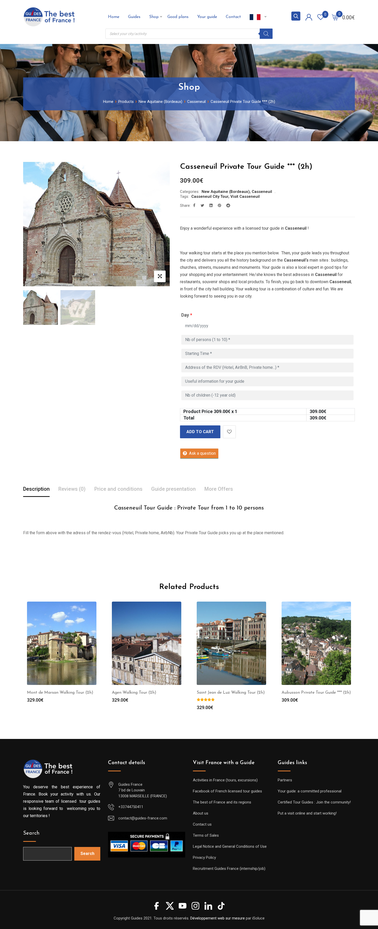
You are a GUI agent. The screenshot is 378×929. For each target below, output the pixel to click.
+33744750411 (130, 807)
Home (113, 17)
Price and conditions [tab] (118, 489)
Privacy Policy (204, 857)
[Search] (266, 34)
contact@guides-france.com (142, 818)
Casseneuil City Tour (209, 196)
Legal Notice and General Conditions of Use (230, 846)
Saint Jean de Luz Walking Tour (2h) (231, 693)
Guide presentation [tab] (173, 489)
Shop (154, 17)
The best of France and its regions (222, 802)
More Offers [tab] (218, 489)
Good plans (177, 17)
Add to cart (200, 431)
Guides (134, 17)
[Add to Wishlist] (229, 431)
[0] (335, 17)
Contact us (202, 824)
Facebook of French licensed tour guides (227, 791)
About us (200, 813)
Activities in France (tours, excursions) (225, 780)
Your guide (207, 17)
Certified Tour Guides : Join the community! (314, 802)
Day (186, 315)
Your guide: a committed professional (309, 791)
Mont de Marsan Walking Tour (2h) (60, 693)
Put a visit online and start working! (307, 813)
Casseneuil (262, 191)
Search (31, 833)
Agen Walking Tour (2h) (134, 693)
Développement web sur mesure (217, 918)
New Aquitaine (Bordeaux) (226, 191)
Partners (285, 780)
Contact (233, 17)
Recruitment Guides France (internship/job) (229, 868)
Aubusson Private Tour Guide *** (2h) (316, 693)
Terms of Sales (206, 835)
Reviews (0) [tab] (72, 489)
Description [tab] (36, 489)
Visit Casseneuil (245, 196)
